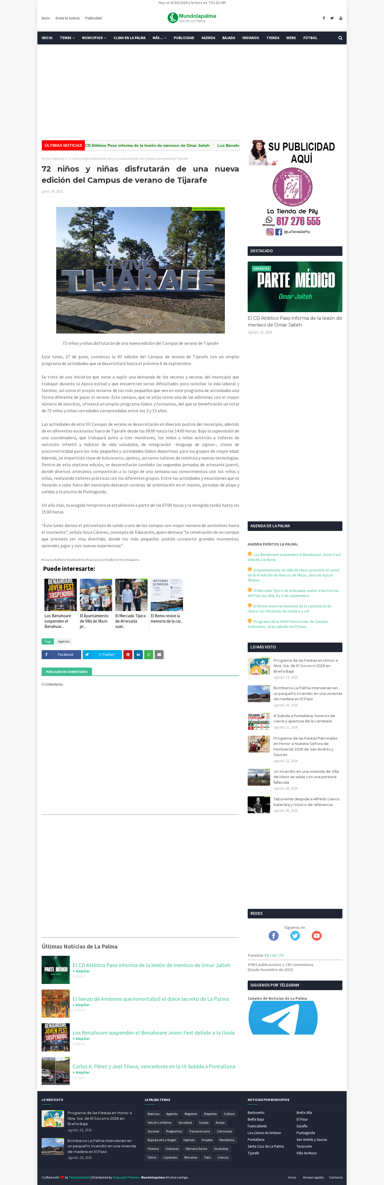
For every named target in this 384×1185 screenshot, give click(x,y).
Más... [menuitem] (158, 37)
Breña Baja (256, 1119)
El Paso (302, 1119)
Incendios (221, 1148)
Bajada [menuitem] (228, 37)
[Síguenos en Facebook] (274, 939)
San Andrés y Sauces (312, 1139)
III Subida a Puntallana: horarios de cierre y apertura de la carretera (304, 718)
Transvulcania (199, 1131)
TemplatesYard (79, 1177)
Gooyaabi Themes (126, 1177)
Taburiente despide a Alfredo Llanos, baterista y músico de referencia (307, 802)
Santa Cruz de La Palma (266, 1146)
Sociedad (185, 1122)
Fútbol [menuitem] (310, 37)
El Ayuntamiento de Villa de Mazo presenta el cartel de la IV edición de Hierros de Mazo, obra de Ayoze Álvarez (293, 575)
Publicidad (93, 18)
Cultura (229, 1114)
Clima (152, 1157)
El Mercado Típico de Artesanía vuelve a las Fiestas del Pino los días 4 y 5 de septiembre (293, 593)
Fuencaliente (257, 1126)
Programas (174, 1131)
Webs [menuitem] (291, 37)
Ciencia (223, 1157)
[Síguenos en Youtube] (317, 939)
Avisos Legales (313, 1177)
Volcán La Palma (159, 1122)
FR (282, 955)
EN (267, 955)
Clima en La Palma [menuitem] (129, 37)
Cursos (204, 1122)
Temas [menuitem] (65, 37)
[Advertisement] (192, 92)
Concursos (224, 1131)
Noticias (153, 1114)
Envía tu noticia (68, 18)
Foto (207, 1157)
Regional (191, 1114)
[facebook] (323, 18)
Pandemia (227, 1140)
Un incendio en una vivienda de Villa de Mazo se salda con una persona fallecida (306, 777)
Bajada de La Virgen (162, 1140)
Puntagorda (306, 1132)
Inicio (46, 18)
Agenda (58, 158)
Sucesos (153, 1131)
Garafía (302, 1126)
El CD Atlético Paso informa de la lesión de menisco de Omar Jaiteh (126, 145)
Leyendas (170, 1157)
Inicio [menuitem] (47, 37)
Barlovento (256, 1112)
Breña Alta (304, 1112)
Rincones (190, 1157)
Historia (153, 1148)
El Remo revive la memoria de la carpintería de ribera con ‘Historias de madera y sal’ (289, 608)
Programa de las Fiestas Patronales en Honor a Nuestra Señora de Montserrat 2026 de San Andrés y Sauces (305, 746)
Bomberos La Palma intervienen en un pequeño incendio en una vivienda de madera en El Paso (308, 693)
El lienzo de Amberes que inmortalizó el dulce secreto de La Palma (151, 998)
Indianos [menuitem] (250, 37)
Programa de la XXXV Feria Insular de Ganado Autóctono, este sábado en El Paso (288, 624)
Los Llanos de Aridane (264, 1132)
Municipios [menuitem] (92, 37)
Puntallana (256, 1139)
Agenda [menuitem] (208, 37)
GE (274, 955)
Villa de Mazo (307, 1153)
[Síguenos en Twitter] (295, 939)
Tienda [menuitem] (272, 37)
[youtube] (340, 18)
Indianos (172, 1148)
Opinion (189, 1140)
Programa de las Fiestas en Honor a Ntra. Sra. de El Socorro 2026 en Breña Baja (306, 665)
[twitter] (332, 18)
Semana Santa (196, 1148)
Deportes (210, 1114)
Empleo (207, 1140)
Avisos (220, 1122)
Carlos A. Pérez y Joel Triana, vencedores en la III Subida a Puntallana (154, 1066)
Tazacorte (304, 1146)
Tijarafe (253, 1153)
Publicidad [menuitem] (184, 37)
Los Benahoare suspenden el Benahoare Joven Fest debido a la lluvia (153, 1032)
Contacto (335, 1177)
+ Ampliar (81, 971)
